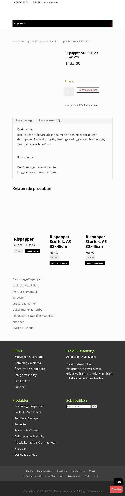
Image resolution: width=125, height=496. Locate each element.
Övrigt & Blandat (23, 328)
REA (118, 481)
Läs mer (19, 251)
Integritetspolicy (26, 375)
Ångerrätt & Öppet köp (30, 369)
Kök (62, 476)
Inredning (62, 471)
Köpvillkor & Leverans (29, 357)
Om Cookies (22, 381)
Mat (50, 41)
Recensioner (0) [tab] (49, 120)
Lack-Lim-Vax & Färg (25, 285)
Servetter (18, 297)
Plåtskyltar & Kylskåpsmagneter (33, 316)
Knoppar (18, 322)
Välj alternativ (33, 251)
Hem (15, 41)
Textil (92, 471)
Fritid (87, 476)
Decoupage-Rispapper (27, 279)
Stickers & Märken (24, 303)
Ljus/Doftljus (78, 471)
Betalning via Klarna (28, 363)
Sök (94, 406)
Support (20, 387)
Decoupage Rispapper (33, 41)
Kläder (29, 471)
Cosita (116, 489)
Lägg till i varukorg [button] (59, 263)
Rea (96, 476)
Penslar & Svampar (24, 291)
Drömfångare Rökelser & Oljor (39, 476)
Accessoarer (74, 476)
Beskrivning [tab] (24, 120)
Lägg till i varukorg (88, 89)
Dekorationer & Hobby (27, 309)
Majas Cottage (45, 471)
